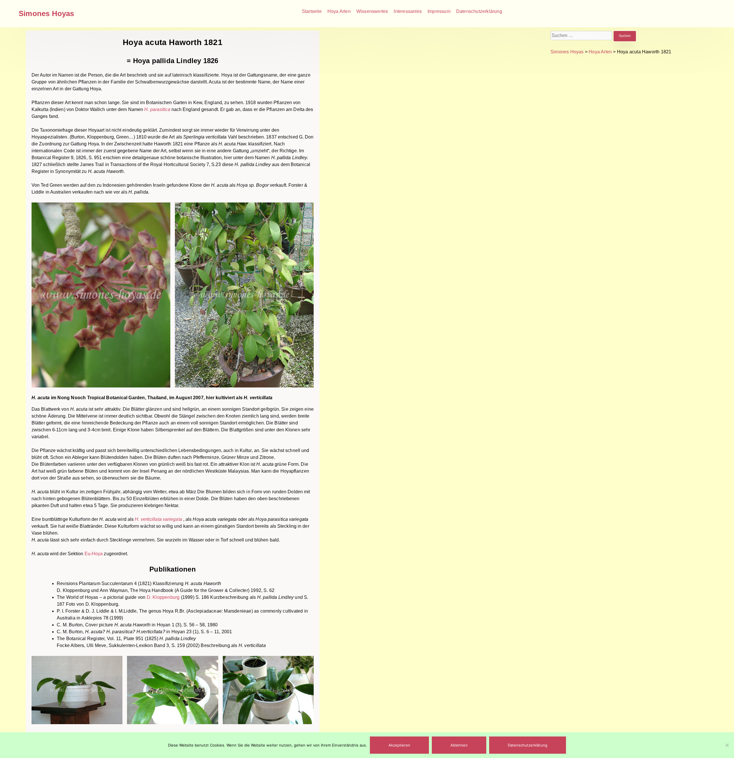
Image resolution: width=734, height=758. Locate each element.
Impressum (438, 11)
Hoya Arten (339, 11)
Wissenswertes (372, 11)
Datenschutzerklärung (479, 11)
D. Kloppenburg (163, 597)
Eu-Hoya (94, 553)
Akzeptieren (399, 745)
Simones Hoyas (46, 13)
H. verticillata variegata (159, 519)
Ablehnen (459, 745)
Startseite (312, 11)
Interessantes (408, 11)
